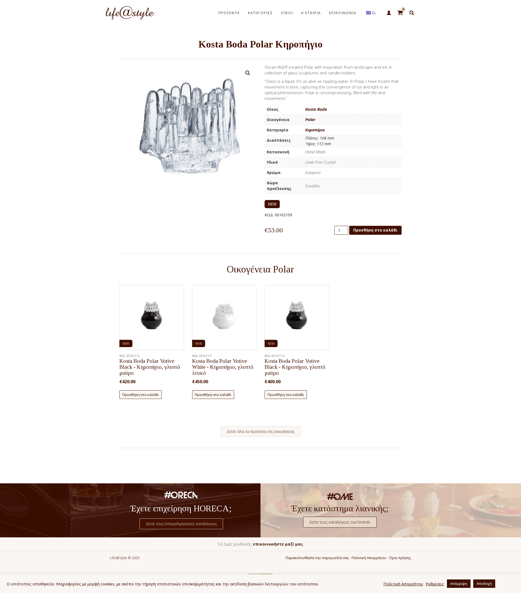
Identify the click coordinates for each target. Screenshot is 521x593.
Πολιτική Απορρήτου (369, 557)
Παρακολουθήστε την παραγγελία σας (317, 557)
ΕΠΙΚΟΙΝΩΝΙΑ (343, 13)
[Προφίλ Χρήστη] (388, 13)
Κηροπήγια (315, 129)
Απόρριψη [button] (458, 583)
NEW (272, 204)
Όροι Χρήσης (400, 557)
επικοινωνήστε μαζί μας (278, 544)
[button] (248, 73)
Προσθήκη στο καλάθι (375, 230)
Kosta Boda (316, 109)
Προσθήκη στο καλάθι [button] (140, 394)
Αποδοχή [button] (484, 583)
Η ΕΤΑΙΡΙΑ (311, 13)
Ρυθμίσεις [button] (435, 583)
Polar (310, 119)
